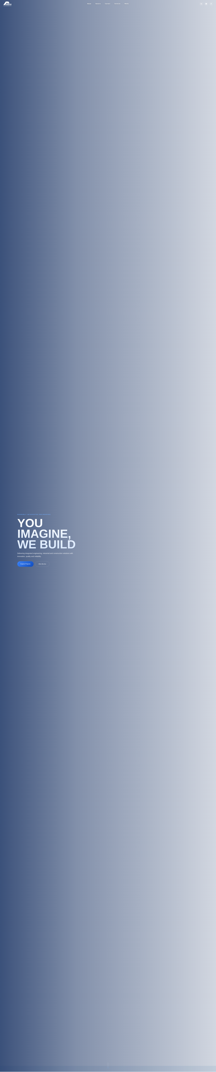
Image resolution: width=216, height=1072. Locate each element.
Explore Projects (25, 564)
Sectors (98, 4)
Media (127, 4)
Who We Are (42, 564)
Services (117, 4)
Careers (107, 4)
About (89, 4)
